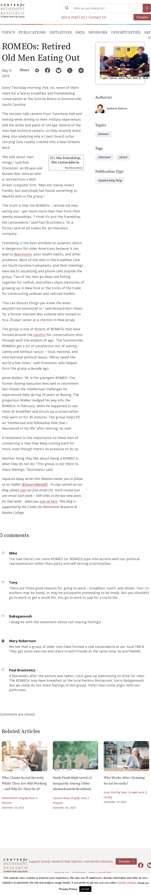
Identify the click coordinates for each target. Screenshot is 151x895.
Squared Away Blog (110, 180)
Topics (8, 32)
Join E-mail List (73, 17)
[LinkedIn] (81, 73)
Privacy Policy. (68, 889)
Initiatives (60, 32)
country (39, 334)
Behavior (103, 134)
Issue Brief (110, 792)
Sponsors (98, 32)
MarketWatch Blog (13, 798)
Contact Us (97, 17)
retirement (104, 157)
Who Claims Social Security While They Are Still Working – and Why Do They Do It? (24, 783)
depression (23, 254)
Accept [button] (85, 889)
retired (123, 157)
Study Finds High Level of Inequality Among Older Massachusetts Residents (72, 783)
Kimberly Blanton (117, 108)
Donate (142, 17)
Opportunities (126, 32)
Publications (32, 32)
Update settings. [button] (127, 882)
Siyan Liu (126, 792)
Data (80, 32)
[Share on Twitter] (70, 73)
